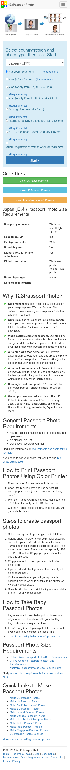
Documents (48, 754)
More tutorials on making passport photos (26, 739)
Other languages (30, 757)
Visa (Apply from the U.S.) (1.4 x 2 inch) (33, 98)
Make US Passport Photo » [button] (35, 180)
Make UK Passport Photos (25, 701)
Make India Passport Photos (26, 726)
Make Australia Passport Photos (28, 705)
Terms (6, 761)
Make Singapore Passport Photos (29, 730)
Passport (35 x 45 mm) (22, 72)
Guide (36, 754)
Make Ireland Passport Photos (27, 712)
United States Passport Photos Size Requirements (38, 657)
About (45, 757)
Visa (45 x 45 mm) (20, 79)
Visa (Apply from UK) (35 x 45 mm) (30, 87)
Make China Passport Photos (26, 723)
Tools (6, 754)
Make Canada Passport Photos (27, 716)
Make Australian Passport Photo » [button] (35, 200)
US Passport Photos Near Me (26, 734)
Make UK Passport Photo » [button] (35, 190)
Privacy (16, 761)
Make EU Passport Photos (25, 708)
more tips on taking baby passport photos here (34, 636)
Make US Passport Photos (25, 697)
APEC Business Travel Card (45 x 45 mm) (35, 132)
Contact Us (57, 757)
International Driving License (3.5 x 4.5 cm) (35, 121)
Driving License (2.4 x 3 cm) (26, 109)
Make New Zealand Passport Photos (30, 719)
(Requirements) (50, 71)
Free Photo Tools (21, 754)
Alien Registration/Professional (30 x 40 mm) (34, 147)
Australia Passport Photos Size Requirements (35, 668)
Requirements (11, 757)
